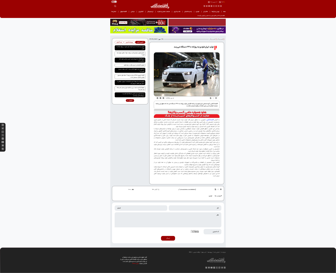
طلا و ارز (205, 12)
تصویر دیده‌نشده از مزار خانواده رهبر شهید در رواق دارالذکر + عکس (130, 48)
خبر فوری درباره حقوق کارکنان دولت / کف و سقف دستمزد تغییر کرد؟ (131, 70)
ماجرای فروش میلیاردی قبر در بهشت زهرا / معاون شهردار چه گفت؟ (130, 54)
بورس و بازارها (215, 12)
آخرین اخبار (140, 42)
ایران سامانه (135, 263)
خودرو (197, 12)
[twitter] (214, 6)
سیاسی (133, 12)
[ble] (204, 6)
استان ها (113, 12)
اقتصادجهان (123, 12)
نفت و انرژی (177, 12)
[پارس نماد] (139, 29)
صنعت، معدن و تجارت (163, 12)
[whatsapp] (216, 6)
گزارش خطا (154, 189)
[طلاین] (197, 29)
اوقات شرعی (196, 252)
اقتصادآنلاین (210, 120)
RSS (190, 252)
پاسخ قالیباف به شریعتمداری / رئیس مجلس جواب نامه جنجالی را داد (131, 60)
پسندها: (130, 189)
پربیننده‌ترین (129, 42)
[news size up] (157, 98)
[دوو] (197, 22)
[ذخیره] (216, 98)
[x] (2, 135)
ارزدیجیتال (150, 12)
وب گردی (119, 42)
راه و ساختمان (188, 12)
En (222, 2)
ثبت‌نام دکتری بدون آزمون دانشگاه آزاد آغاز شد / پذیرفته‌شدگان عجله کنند (133, 95)
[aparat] (221, 6)
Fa (224, 2)
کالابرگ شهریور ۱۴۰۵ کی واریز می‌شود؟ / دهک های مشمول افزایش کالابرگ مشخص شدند (131, 76)
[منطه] (139, 22)
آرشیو (130, 100)
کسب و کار (220, 39)
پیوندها (210, 252)
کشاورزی (141, 12)
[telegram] (219, 6)
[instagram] (211, 6)
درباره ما (223, 252)
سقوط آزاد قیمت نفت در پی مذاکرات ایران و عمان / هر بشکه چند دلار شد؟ (130, 89)
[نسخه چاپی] (210, 98)
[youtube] (209, 6)
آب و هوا (204, 252)
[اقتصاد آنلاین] (159, 6)
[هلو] (187, 114)
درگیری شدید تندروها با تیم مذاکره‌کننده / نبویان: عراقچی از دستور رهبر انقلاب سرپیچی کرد (130, 82)
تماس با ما (217, 252)
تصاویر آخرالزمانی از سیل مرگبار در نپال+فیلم (134, 65)
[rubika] (207, 6)
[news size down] (163, 98)
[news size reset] (160, 98)
